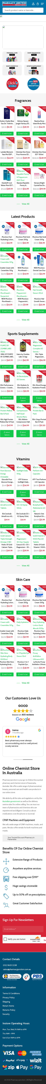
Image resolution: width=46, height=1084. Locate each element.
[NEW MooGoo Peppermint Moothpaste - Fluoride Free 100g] (23, 290)
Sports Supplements (23, 334)
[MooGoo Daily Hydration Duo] (23, 622)
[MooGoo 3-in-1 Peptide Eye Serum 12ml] (23, 653)
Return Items (8, 1006)
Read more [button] (7, 753)
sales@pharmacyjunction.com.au (17, 969)
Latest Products (23, 216)
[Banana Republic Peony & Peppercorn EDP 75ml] (23, 174)
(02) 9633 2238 (10, 965)
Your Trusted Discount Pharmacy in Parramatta (21, 838)
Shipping (6, 1001)
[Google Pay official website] (36, 1068)
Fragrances (23, 100)
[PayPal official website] (8, 1061)
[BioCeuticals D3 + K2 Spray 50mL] (23, 505)
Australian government (11, 801)
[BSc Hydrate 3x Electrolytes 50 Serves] (23, 376)
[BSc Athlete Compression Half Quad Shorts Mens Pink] (23, 411)
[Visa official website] (8, 1053)
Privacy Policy (9, 997)
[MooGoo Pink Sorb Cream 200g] (23, 228)
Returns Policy (9, 1010)
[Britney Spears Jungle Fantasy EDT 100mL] (23, 112)
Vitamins (23, 459)
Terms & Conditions (11, 993)
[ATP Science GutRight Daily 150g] (23, 471)
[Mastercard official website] (22, 1054)
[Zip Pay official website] (8, 1068)
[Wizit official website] (36, 1061)
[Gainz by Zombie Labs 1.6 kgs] (23, 345)
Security (6, 1014)
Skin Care (23, 579)
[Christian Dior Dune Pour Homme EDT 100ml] (23, 143)
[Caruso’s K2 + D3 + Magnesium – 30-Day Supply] (23, 536)
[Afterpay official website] (22, 1061)
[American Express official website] (36, 1054)
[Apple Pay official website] (22, 1068)
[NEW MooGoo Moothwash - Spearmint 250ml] (23, 259)
